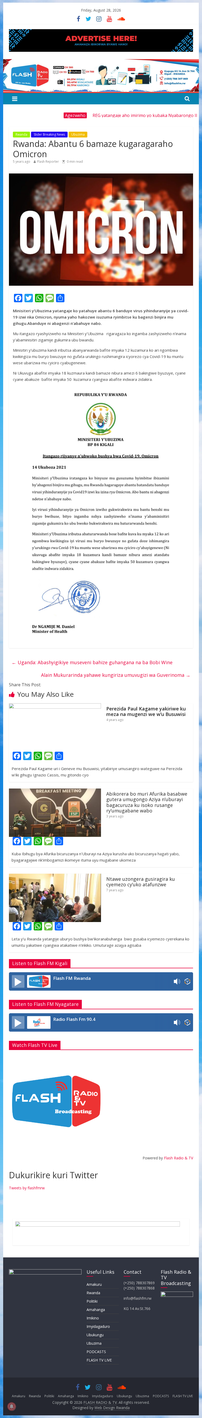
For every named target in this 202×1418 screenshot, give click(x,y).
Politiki (92, 1301)
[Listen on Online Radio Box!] (187, 981)
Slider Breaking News (49, 134)
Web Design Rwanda (112, 1407)
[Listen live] (18, 981)
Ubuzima (78, 134)
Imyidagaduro (98, 1326)
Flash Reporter (48, 161)
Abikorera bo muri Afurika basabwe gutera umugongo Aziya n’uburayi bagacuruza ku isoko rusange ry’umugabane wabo (146, 802)
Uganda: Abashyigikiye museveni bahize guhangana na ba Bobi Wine (92, 662)
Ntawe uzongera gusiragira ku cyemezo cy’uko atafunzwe (140, 882)
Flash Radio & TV (178, 1157)
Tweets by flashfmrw (27, 1187)
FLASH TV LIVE (99, 1360)
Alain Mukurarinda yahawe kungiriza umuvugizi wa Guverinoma (115, 675)
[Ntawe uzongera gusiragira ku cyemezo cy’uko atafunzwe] (55, 877)
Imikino (93, 1317)
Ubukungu (95, 1334)
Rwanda (21, 134)
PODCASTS (96, 1351)
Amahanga (96, 1309)
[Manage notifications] (11, 1406)
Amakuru (94, 1284)
